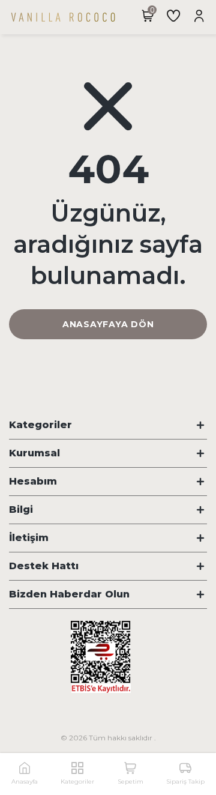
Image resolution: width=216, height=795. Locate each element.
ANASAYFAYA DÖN (108, 324)
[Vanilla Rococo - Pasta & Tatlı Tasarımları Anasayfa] (63, 17)
